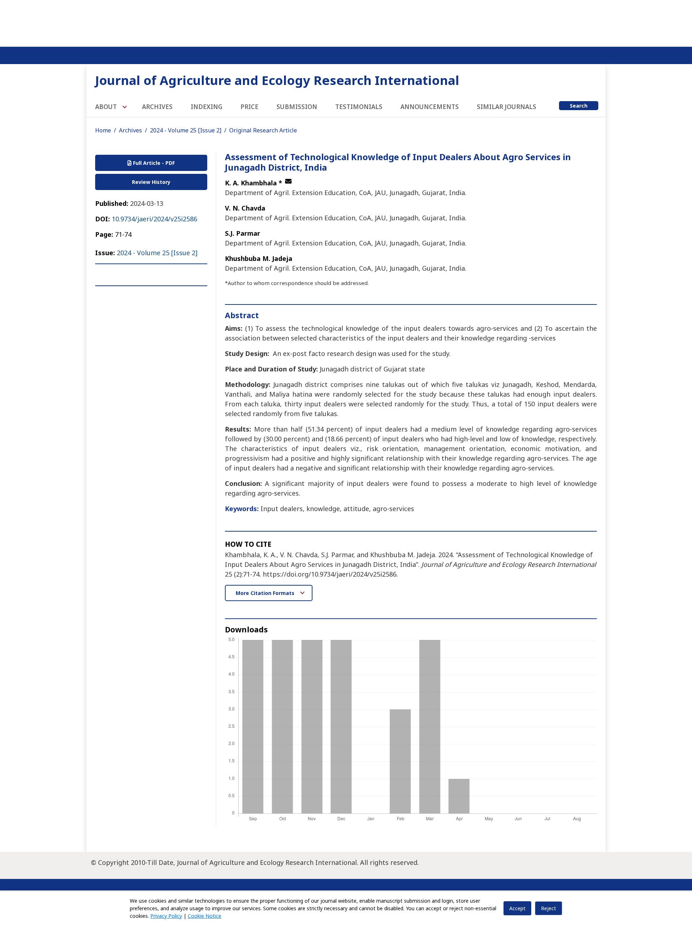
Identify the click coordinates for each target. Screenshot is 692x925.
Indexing (206, 107)
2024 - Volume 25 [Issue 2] (185, 130)
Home (103, 130)
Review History (151, 182)
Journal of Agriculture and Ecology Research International (277, 80)
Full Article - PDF (153, 162)
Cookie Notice (204, 915)
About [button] (106, 107)
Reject (548, 908)
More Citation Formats (266, 593)
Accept (517, 908)
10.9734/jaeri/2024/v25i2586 (154, 219)
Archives (157, 107)
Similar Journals (506, 107)
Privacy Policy (166, 915)
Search (578, 105)
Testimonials (358, 107)
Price (249, 107)
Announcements (429, 107)
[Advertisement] (346, 21)
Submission (296, 107)
